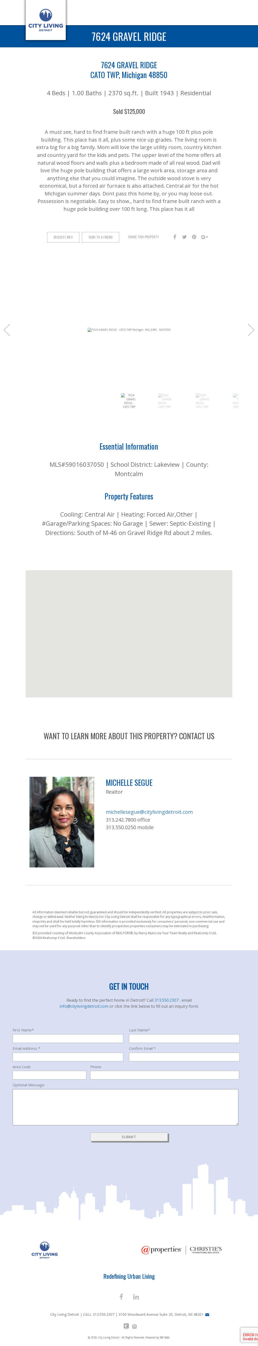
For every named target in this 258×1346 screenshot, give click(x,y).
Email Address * (26, 1048)
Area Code (22, 1066)
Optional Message (28, 1084)
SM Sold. (165, 1337)
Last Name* (139, 1029)
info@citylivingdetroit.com (84, 1006)
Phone (95, 1066)
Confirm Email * (142, 1048)
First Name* (23, 1029)
